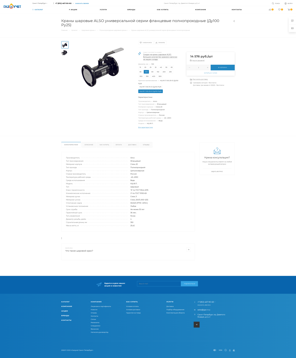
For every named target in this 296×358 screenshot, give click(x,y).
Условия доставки (133, 309)
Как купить (104, 145)
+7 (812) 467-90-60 (63, 3)
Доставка (132, 145)
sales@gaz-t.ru (203, 310)
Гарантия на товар (133, 313)
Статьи (93, 319)
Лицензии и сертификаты (101, 306)
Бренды (65, 315)
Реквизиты (95, 322)
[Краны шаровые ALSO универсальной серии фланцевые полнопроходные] (103, 67)
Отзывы (146, 145)
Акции (64, 311)
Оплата (119, 145)
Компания (66, 306)
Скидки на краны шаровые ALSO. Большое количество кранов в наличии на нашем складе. (160, 57)
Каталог (65, 302)
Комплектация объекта (175, 313)
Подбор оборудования (175, 309)
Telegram (196, 324)
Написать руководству (99, 332)
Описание (89, 145)
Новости (94, 309)
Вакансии (95, 329)
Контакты (66, 320)
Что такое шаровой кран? (79, 251)
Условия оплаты (132, 306)
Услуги (169, 302)
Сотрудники (95, 326)
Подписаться (189, 284)
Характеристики (71, 145)
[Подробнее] (188, 249)
